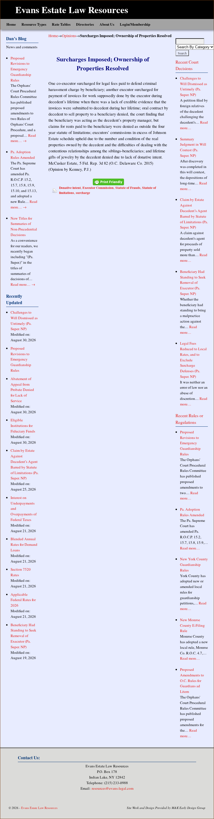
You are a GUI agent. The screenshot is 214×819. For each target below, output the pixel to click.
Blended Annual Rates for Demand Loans (24, 544)
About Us (106, 24)
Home (11, 24)
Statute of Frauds (127, 187)
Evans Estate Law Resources (71, 9)
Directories (85, 24)
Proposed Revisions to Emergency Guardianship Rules (21, 69)
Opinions (69, 35)
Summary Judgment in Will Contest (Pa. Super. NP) (193, 147)
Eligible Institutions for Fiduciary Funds (23, 425)
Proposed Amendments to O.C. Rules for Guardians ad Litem (192, 680)
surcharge (83, 192)
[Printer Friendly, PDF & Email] (108, 181)
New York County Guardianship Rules (194, 564)
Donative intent (70, 187)
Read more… (23, 138)
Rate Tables (61, 24)
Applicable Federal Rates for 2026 (23, 600)
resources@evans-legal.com (112, 788)
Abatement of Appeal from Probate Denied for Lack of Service (22, 389)
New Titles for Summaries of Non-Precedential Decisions (24, 226)
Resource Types (33, 24)
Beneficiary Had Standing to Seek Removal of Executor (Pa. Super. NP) (23, 635)
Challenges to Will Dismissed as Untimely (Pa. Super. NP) (24, 320)
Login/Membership (135, 24)
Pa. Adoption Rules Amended (23, 154)
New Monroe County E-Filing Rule (192, 625)
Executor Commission (98, 187)
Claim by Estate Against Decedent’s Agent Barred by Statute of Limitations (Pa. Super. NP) (24, 464)
